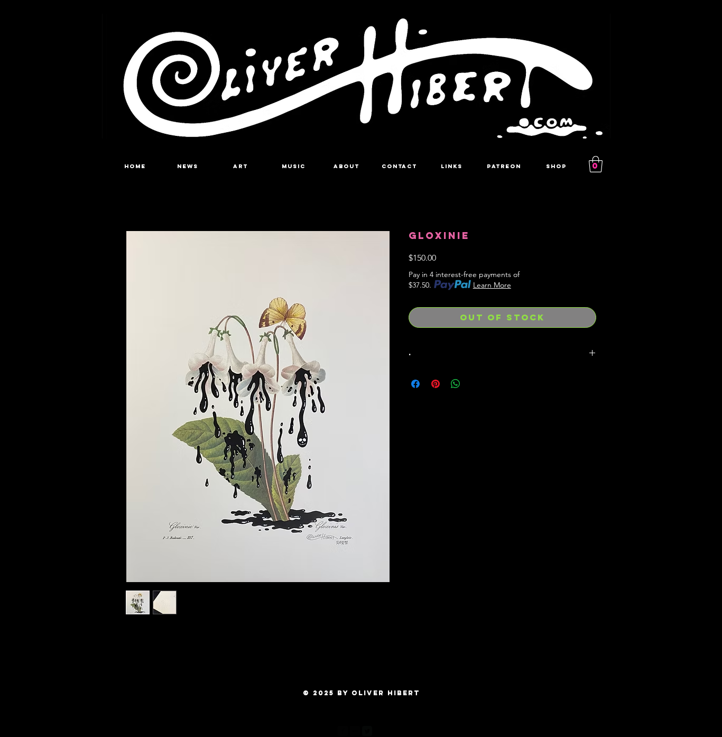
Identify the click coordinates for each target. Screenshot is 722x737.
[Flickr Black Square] (355, 731)
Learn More (492, 285)
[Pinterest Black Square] (379, 731)
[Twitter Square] (367, 731)
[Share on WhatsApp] (455, 383)
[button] (596, 164)
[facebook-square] (343, 731)
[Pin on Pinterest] (435, 383)
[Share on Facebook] (415, 383)
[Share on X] (475, 383)
